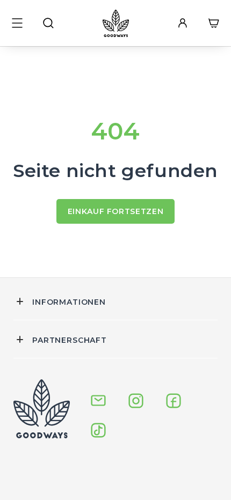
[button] (17, 23)
